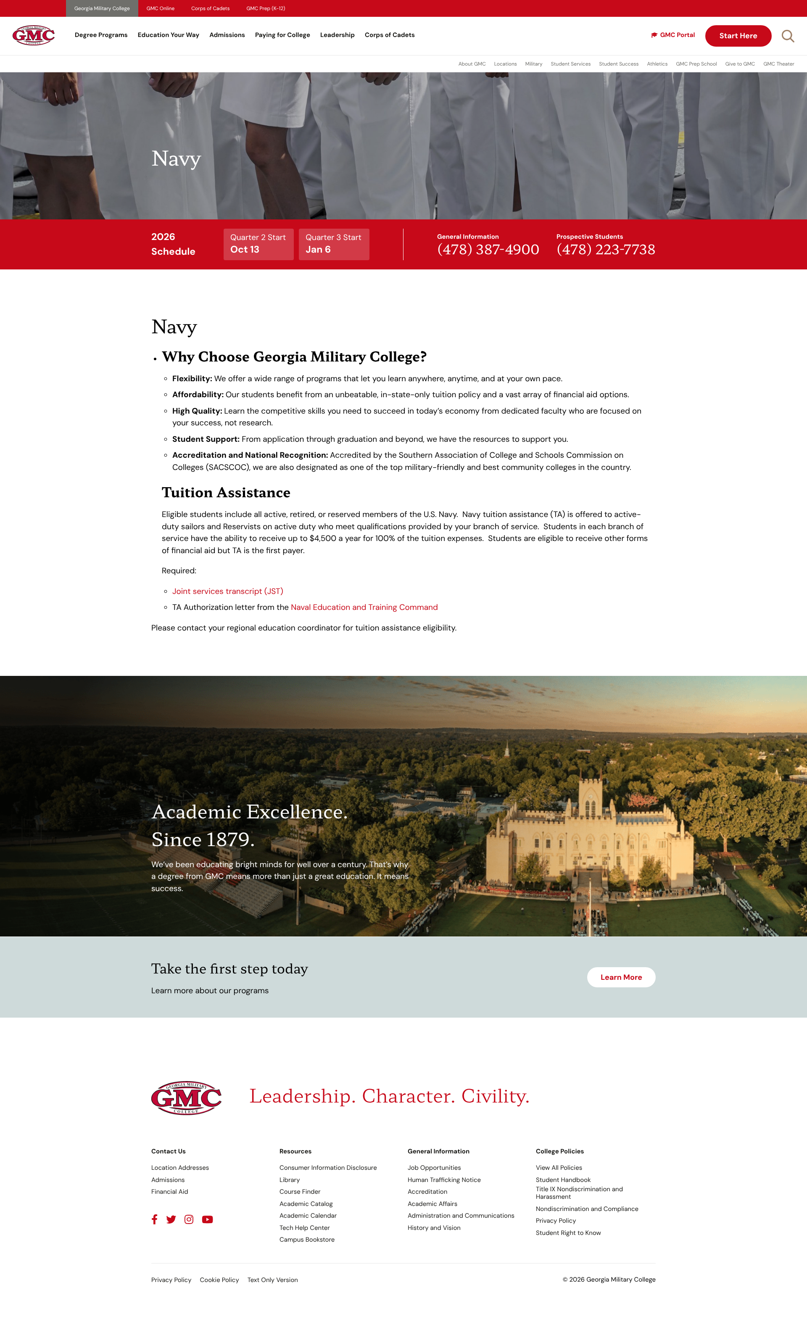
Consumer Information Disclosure (328, 1167)
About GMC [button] (472, 64)
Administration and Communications (461, 1215)
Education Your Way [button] (168, 35)
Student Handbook (563, 1180)
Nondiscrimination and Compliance (587, 1209)
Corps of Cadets (210, 8)
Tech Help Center (305, 1228)
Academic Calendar (308, 1215)
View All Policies (559, 1167)
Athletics (657, 64)
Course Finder (300, 1191)
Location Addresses (180, 1167)
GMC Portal (677, 35)
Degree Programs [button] (101, 35)
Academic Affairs (432, 1204)
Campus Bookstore (307, 1239)
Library (290, 1180)
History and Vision (434, 1228)
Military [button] (534, 64)
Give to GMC (740, 64)
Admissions (227, 35)
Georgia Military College (102, 8)
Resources (296, 1151)
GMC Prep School (696, 64)
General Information (438, 1151)
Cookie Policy (219, 1280)
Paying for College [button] (282, 35)
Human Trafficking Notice (444, 1180)
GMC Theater (778, 64)
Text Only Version (273, 1280)
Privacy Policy (556, 1220)
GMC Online (160, 8)
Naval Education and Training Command (364, 607)
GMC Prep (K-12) (266, 8)
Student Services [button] (571, 64)
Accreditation (427, 1191)
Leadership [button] (337, 35)
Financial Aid (169, 1191)
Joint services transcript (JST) (227, 591)
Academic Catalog (306, 1204)
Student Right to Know (568, 1233)
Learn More (621, 977)
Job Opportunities (434, 1167)
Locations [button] (505, 64)
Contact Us (168, 1151)
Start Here (738, 36)
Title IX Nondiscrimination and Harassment (579, 1192)
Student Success (619, 64)
